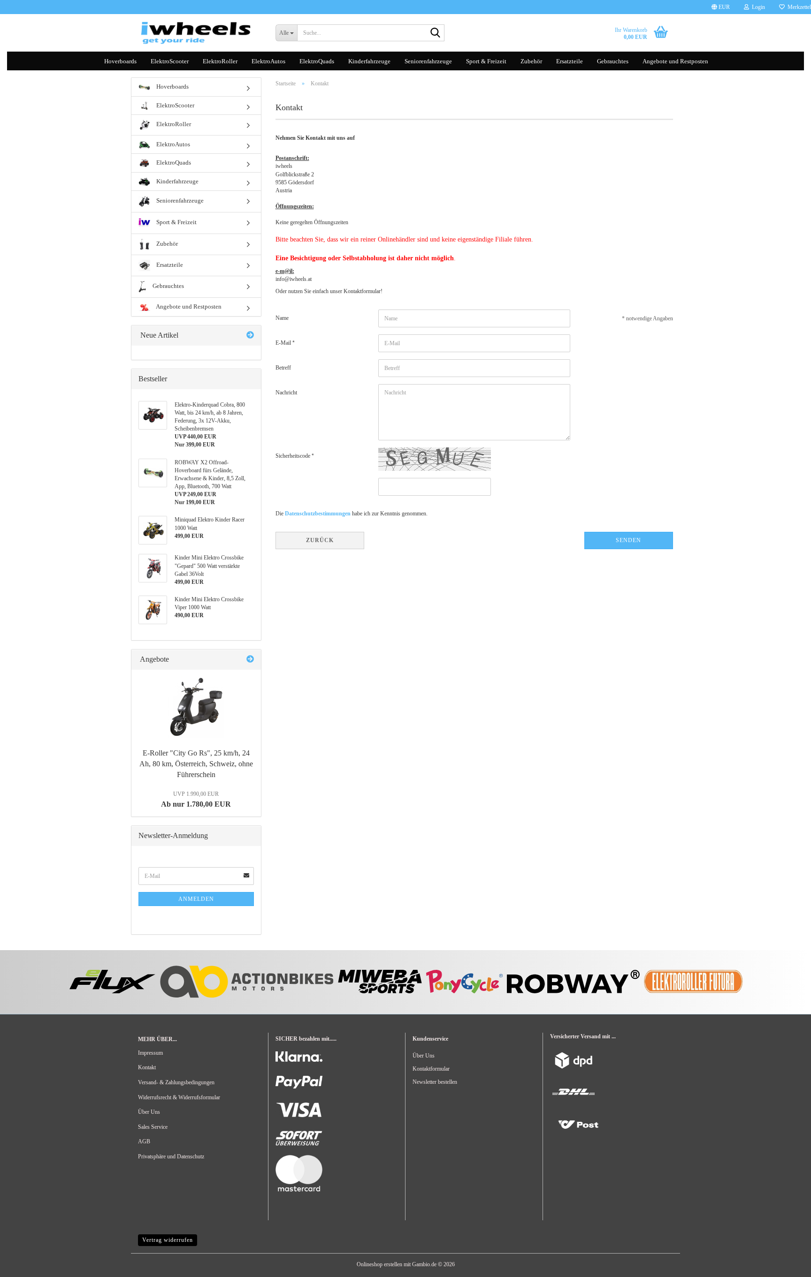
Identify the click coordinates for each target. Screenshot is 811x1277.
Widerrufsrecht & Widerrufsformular (179, 1097)
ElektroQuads (316, 61)
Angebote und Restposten (675, 61)
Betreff (283, 367)
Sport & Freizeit (486, 61)
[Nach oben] (26, 1263)
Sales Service (153, 1127)
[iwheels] (199, 33)
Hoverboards (120, 61)
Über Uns (149, 1112)
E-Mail (283, 343)
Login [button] (757, 7)
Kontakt (147, 1067)
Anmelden (196, 899)
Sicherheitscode (293, 456)
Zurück (320, 540)
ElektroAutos (268, 61)
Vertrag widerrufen (167, 1240)
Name (282, 318)
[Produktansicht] (196, 707)
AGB (144, 1141)
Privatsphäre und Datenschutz (171, 1156)
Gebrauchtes (612, 61)
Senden (628, 540)
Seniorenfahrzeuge (428, 61)
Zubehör (531, 61)
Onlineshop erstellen (379, 1264)
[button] (720, 7)
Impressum (150, 1053)
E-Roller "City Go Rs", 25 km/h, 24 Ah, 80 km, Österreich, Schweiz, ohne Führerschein (196, 763)
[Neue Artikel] (250, 335)
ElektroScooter (170, 61)
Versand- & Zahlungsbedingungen (176, 1082)
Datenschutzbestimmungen (318, 513)
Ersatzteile (569, 61)
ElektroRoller (220, 61)
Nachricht (286, 392)
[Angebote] (250, 659)
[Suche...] (435, 33)
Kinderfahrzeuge (369, 61)
